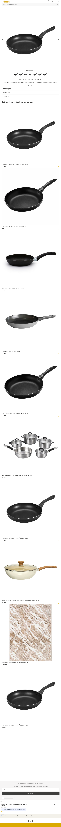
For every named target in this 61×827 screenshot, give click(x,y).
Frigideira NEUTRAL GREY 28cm (11, 351)
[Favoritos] (2, 812)
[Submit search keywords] (57, 4)
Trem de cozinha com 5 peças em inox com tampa (17, 475)
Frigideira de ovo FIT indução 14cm (13, 289)
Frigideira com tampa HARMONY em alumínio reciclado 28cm (20, 600)
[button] (34, 85)
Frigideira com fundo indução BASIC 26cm (15, 413)
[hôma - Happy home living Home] (6, 2)
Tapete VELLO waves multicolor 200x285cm (15, 662)
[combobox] (30, 4)
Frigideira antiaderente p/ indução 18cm (14, 226)
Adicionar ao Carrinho (30, 825)
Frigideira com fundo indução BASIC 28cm (15, 538)
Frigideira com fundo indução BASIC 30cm (15, 164)
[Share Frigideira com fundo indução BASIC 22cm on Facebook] (28, 85)
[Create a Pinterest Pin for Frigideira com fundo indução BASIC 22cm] (31, 85)
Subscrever (30, 793)
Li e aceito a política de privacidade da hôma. (14, 797)
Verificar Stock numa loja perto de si (30, 79)
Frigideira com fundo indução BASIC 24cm (15, 725)
